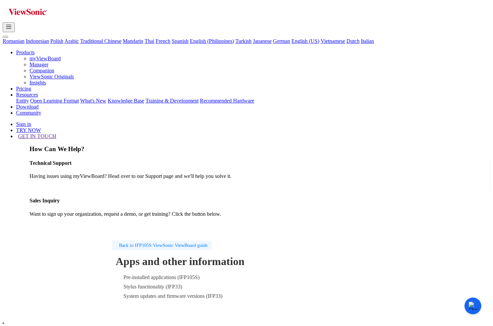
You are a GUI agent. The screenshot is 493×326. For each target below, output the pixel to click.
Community (28, 113)
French (163, 41)
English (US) (305, 41)
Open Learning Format (54, 101)
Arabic (71, 41)
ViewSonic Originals (52, 76)
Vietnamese (333, 41)
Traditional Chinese (100, 41)
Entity (22, 101)
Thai (149, 41)
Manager (39, 64)
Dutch (353, 41)
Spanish (180, 41)
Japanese (262, 41)
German (281, 41)
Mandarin (133, 41)
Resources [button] (27, 94)
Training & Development (172, 101)
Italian (367, 41)
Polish (56, 41)
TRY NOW (28, 130)
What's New (93, 101)
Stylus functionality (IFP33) (152, 286)
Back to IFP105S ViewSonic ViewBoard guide (163, 245)
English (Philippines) (212, 41)
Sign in (23, 124)
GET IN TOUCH (37, 136)
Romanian (13, 41)
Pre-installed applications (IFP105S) (161, 277)
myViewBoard (45, 58)
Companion (42, 70)
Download (27, 107)
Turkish (243, 41)
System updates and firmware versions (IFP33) (172, 296)
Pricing (23, 88)
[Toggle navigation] (9, 27)
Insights (38, 82)
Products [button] (25, 52)
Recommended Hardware (227, 101)
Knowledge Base (126, 101)
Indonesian (37, 41)
